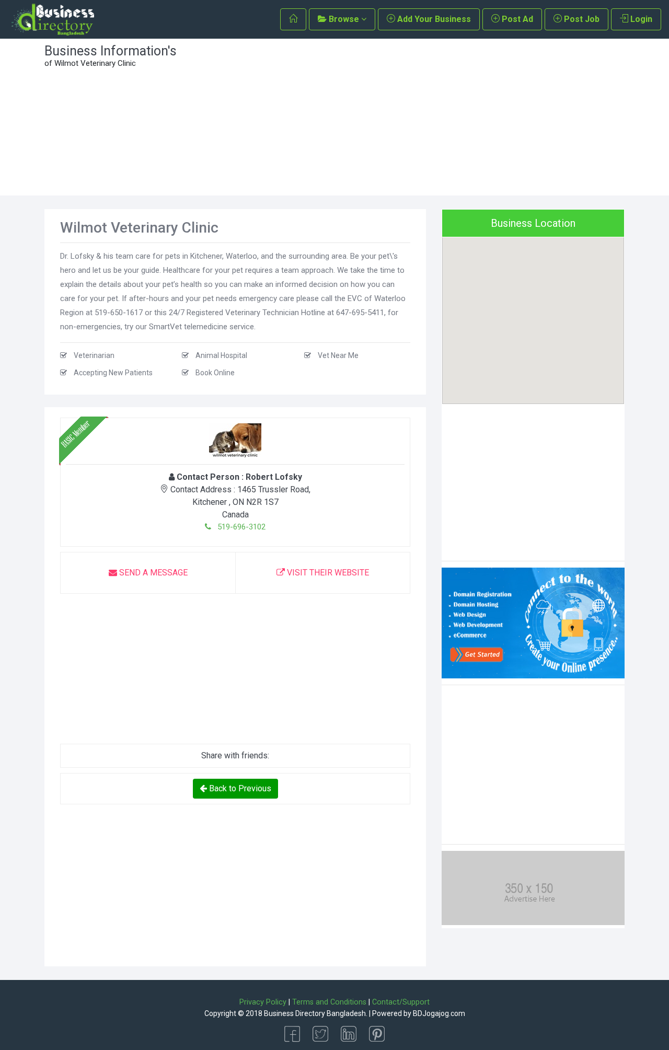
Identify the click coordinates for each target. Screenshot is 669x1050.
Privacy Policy (262, 1002)
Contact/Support (401, 1002)
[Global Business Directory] (52, 19)
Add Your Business (433, 19)
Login (640, 19)
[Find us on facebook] (292, 1033)
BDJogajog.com (439, 1013)
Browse (344, 19)
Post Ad (516, 19)
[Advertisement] (409, 117)
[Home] (293, 19)
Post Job (580, 19)
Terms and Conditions (329, 1002)
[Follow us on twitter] (320, 1033)
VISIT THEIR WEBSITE (327, 573)
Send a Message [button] (152, 573)
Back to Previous (239, 788)
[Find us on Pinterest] (377, 1033)
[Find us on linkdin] (349, 1033)
